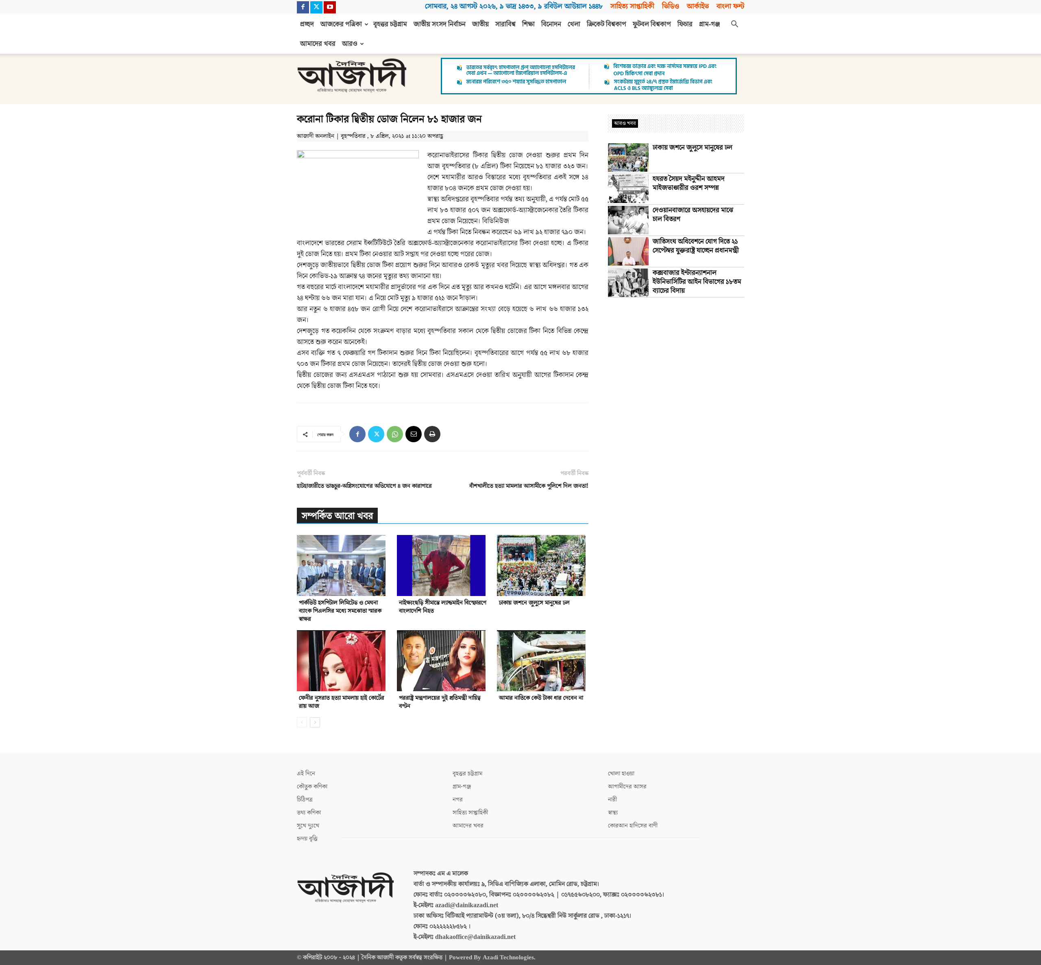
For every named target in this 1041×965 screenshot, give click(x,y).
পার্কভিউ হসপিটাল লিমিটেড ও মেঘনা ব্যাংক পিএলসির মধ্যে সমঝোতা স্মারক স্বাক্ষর (340, 610)
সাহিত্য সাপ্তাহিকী (632, 6)
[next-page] (315, 722)
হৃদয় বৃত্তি (307, 838)
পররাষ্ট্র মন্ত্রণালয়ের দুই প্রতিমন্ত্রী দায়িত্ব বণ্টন (440, 702)
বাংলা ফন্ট (730, 6)
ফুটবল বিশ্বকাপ (652, 24)
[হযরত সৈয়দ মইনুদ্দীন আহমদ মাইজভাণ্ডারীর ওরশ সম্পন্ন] (628, 189)
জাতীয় (480, 24)
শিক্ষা (528, 24)
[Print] (432, 434)
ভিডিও (670, 6)
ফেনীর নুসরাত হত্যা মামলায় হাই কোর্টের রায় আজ (341, 702)
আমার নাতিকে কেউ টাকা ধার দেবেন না (541, 698)
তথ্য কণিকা (309, 812)
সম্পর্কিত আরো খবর (337, 516)
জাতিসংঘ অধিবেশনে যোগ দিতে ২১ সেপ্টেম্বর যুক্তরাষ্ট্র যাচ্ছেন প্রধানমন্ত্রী (696, 246)
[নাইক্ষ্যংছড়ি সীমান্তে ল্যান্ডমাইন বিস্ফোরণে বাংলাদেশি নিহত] (442, 565)
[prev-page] (302, 722)
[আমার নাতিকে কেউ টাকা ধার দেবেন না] (542, 660)
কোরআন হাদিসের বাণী (633, 825)
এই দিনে (306, 773)
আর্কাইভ (698, 6)
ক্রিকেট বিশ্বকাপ (606, 24)
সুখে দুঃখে (308, 825)
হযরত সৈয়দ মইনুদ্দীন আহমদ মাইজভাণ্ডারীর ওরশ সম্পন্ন (689, 183)
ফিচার (685, 24)
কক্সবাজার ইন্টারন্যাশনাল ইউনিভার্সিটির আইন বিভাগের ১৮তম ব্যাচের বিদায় (697, 282)
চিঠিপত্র (305, 799)
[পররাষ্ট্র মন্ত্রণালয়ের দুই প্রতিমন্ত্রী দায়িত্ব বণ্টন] (442, 660)
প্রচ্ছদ (307, 24)
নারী (612, 799)
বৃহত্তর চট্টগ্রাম (390, 24)
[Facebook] (303, 7)
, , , (514, 6)
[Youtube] (330, 7)
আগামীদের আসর (627, 786)
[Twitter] (316, 7)
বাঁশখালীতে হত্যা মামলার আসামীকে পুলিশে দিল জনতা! (528, 486)
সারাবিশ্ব (505, 24)
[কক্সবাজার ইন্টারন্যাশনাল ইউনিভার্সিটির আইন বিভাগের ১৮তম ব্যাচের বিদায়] (628, 283)
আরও (349, 44)
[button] (734, 25)
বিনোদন (551, 24)
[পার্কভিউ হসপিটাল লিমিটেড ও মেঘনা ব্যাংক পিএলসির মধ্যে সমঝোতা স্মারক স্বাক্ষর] (342, 565)
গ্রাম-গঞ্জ (709, 24)
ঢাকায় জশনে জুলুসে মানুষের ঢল (534, 602)
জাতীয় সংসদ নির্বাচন (440, 24)
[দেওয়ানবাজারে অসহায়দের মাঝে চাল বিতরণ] (628, 220)
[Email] (413, 434)
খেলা (574, 24)
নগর (458, 799)
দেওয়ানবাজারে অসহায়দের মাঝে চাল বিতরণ (693, 214)
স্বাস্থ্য (613, 812)
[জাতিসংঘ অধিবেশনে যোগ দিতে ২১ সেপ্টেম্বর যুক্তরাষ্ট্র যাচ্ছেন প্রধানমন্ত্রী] (628, 251)
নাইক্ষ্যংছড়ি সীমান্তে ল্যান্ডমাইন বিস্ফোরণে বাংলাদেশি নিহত (442, 606)
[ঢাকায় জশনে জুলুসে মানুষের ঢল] (542, 565)
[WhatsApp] (395, 434)
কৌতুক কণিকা (312, 786)
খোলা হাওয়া (621, 773)
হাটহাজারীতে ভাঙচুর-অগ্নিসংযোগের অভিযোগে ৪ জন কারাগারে (364, 486)
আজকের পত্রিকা (341, 24)
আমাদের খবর (317, 44)
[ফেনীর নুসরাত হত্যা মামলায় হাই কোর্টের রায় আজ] (342, 660)
